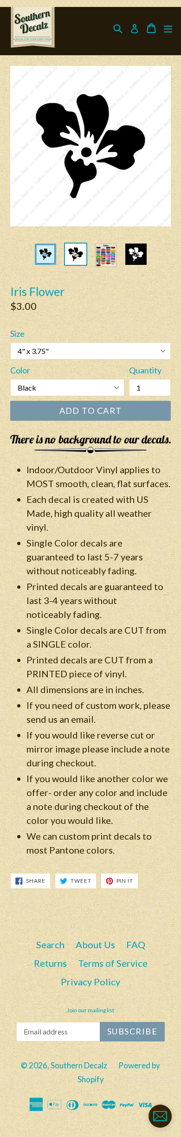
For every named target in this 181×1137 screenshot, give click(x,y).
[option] (45, 254)
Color (20, 370)
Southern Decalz (79, 1065)
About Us (95, 944)
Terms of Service (113, 963)
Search (50, 944)
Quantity (145, 370)
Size (17, 333)
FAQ (135, 944)
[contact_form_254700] (160, 1116)
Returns (50, 963)
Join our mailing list (90, 1010)
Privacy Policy (90, 981)
